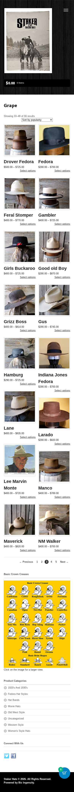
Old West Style (16, 712)
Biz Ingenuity (26, 782)
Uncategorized (16, 718)
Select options (28, 170)
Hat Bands (14, 700)
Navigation (66, 10)
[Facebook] (14, 756)
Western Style (16, 724)
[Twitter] (7, 756)
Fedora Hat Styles (18, 694)
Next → (64, 561)
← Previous (26, 561)
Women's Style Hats (19, 730)
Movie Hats (14, 706)
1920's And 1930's (18, 687)
